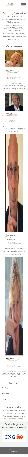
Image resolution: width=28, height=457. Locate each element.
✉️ (23, 4)
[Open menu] (19, 4)
